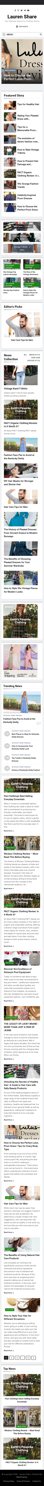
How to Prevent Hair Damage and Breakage (27, 164)
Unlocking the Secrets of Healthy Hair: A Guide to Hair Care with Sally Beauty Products (21, 1085)
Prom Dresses (10, 70)
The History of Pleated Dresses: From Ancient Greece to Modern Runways (21, 533)
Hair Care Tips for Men (22, 340)
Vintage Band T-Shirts (15, 388)
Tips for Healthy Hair (28, 104)
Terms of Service (23, 1481)
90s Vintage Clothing (9, 266)
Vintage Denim (11, 1018)
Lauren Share (22, 17)
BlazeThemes (21, 1477)
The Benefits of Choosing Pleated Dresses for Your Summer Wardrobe (17, 562)
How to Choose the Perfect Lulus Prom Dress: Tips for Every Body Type (21, 1146)
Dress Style (10, 848)
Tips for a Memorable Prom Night (26, 130)
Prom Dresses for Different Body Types (18, 77)
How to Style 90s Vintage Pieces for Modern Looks (30, 292)
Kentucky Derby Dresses (12, 715)
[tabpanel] (22, 327)
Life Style (9, 790)
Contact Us (36, 1481)
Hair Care (9, 1076)
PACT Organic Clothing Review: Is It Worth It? (28, 175)
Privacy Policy (8, 1481)
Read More (8, 831)
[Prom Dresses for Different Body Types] (22, 61)
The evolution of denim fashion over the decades (27, 141)
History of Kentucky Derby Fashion (26, 770)
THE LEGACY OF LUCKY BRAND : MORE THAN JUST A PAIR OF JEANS (21, 1027)
